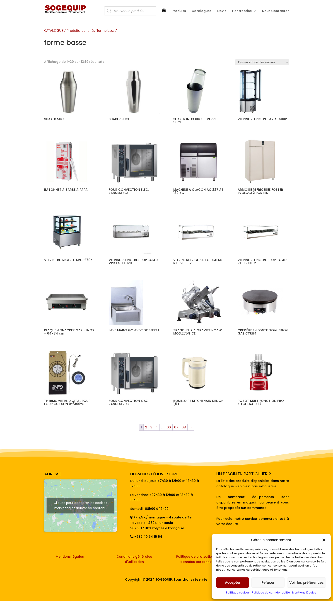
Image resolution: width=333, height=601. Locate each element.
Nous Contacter (275, 11)
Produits (179, 11)
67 (176, 427)
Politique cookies (238, 592)
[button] (324, 540)
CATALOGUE (53, 30)
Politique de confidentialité (271, 592)
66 (169, 427)
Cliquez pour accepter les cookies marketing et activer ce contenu (80, 505)
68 (184, 427)
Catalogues (202, 11)
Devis (221, 11)
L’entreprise (242, 11)
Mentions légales (304, 592)
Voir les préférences (306, 582)
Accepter (233, 582)
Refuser (268, 582)
